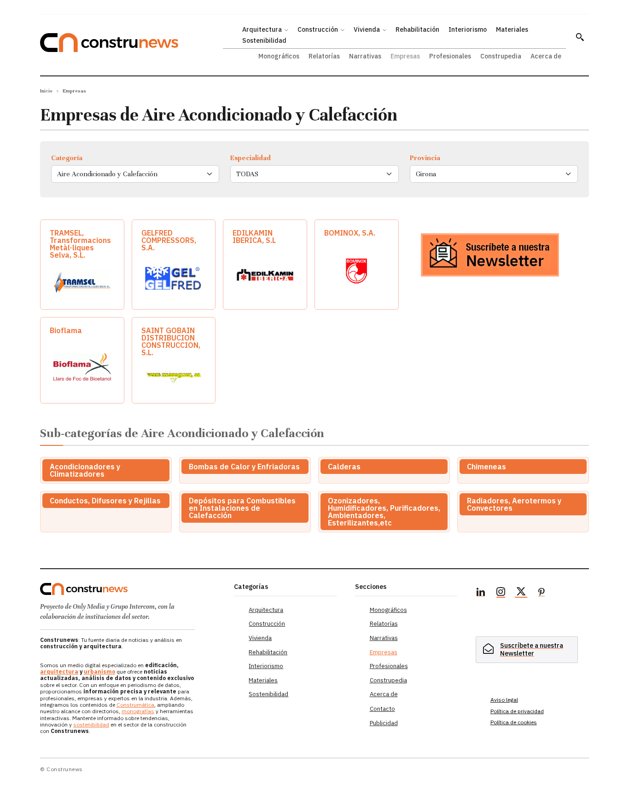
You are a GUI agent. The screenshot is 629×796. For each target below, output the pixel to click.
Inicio (46, 91)
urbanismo (99, 671)
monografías (138, 711)
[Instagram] (501, 593)
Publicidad (384, 723)
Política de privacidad (517, 711)
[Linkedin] (481, 593)
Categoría (66, 158)
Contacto (382, 709)
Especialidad (250, 158)
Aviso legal (504, 699)
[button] (580, 37)
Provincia (425, 158)
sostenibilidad (91, 724)
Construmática (135, 704)
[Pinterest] (541, 593)
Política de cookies (513, 722)
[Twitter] (521, 593)
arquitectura (59, 671)
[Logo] (131, 589)
